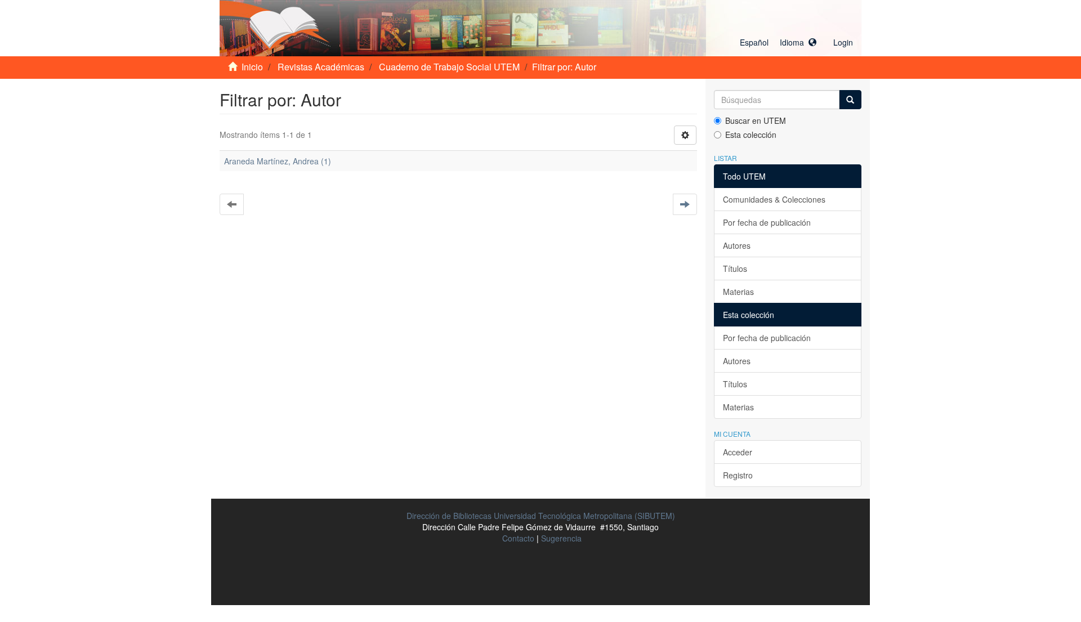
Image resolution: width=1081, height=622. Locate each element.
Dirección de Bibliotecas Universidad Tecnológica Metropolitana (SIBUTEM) (541, 515)
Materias (738, 291)
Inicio (252, 66)
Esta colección (750, 134)
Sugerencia (561, 538)
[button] (778, 42)
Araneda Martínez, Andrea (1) (277, 161)
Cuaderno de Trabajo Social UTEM (449, 66)
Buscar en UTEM (755, 120)
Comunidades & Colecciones (774, 199)
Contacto (518, 538)
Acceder (737, 452)
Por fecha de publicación (767, 222)
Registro (738, 475)
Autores (737, 245)
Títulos (735, 268)
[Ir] (850, 99)
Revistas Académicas (321, 66)
